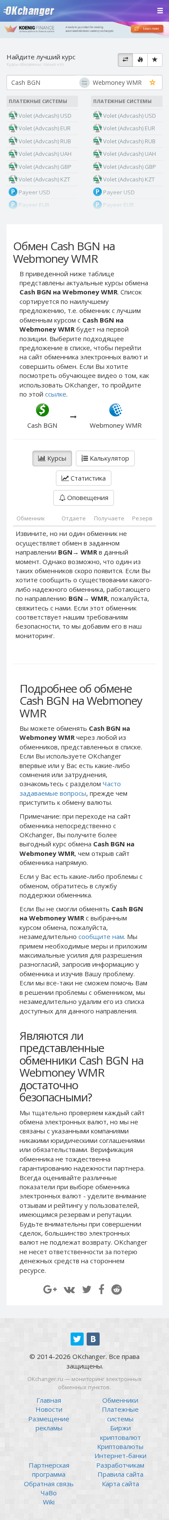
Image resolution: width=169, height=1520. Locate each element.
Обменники (120, 1400)
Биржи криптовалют (120, 1432)
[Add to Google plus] (50, 1289)
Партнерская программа (49, 1469)
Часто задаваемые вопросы (70, 788)
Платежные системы (120, 1414)
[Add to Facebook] (101, 1289)
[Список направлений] (125, 60)
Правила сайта (120, 1474)
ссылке (55, 394)
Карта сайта (120, 1483)
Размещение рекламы (48, 1423)
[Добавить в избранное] (153, 82)
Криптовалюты (120, 1446)
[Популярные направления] (140, 60)
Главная (48, 1400)
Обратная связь (49, 1483)
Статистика (87, 478)
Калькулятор (108, 458)
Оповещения (86, 497)
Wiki (49, 1501)
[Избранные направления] (154, 60)
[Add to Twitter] (86, 1289)
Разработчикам (120, 1465)
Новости (49, 1409)
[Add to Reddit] (116, 1289)
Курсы (56, 458)
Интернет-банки (120, 1455)
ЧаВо (49, 1492)
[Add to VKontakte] (69, 1289)
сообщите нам (101, 936)
